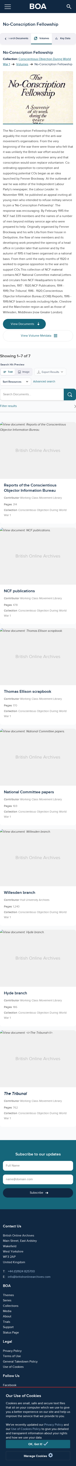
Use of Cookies (13, 1367)
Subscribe (36, 1193)
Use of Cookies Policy (26, 1429)
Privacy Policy (53, 1425)
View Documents (23, 324)
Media (7, 1311)
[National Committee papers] (38, 777)
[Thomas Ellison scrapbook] (38, 676)
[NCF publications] (38, 576)
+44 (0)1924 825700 (21, 1271)
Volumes (22, 64)
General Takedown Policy (20, 1362)
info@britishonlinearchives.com (29, 1277)
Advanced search (44, 381)
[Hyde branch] (38, 978)
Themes (8, 1295)
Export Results (50, 372)
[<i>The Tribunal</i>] (38, 1078)
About (7, 1316)
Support (8, 1327)
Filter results (8, 406)
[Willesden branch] (38, 877)
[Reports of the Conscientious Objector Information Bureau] (38, 473)
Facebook (9, 1385)
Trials (6, 1322)
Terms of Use (12, 1356)
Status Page (11, 1332)
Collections (10, 1306)
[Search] (70, 394)
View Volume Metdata (36, 336)
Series (7, 1300)
